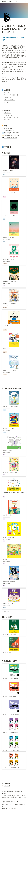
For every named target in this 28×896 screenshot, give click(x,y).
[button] (11, 2)
